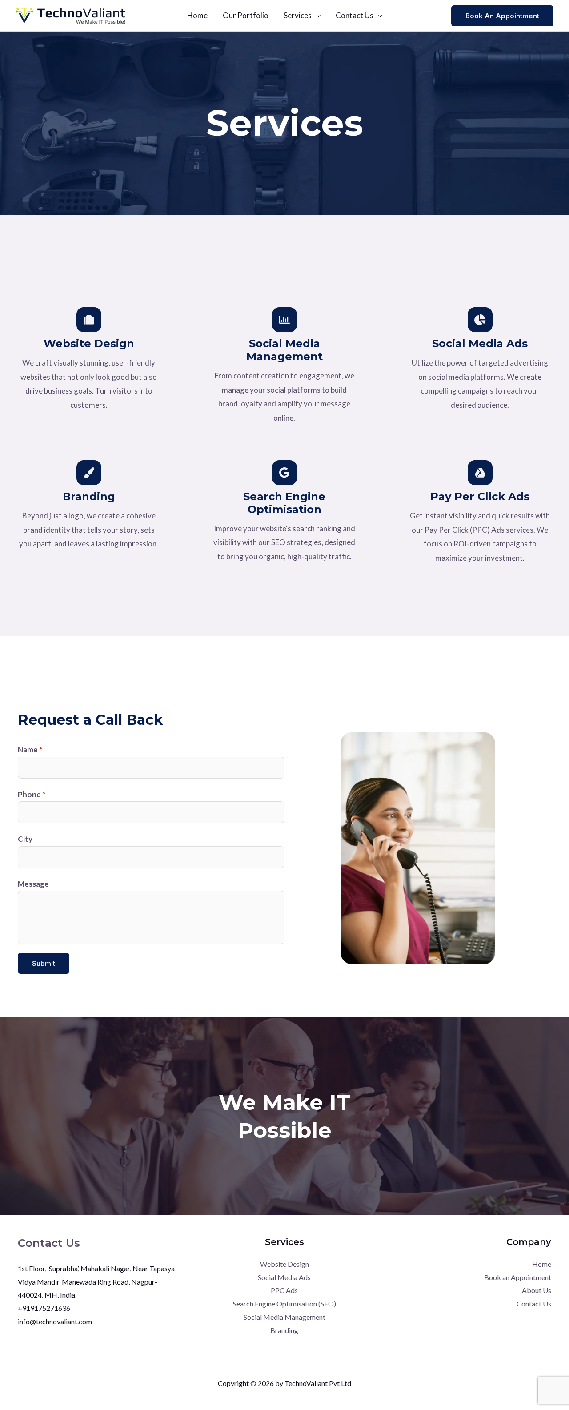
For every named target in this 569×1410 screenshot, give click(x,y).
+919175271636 (44, 1308)
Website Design (284, 1264)
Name (30, 749)
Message (33, 883)
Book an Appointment (517, 1277)
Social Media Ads (284, 1277)
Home (197, 15)
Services (298, 15)
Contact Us (354, 15)
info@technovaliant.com (55, 1321)
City (25, 839)
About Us (536, 1290)
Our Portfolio (245, 15)
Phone (31, 794)
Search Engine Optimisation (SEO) (284, 1303)
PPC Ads (284, 1290)
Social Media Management (284, 1317)
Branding (284, 1330)
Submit (43, 963)
